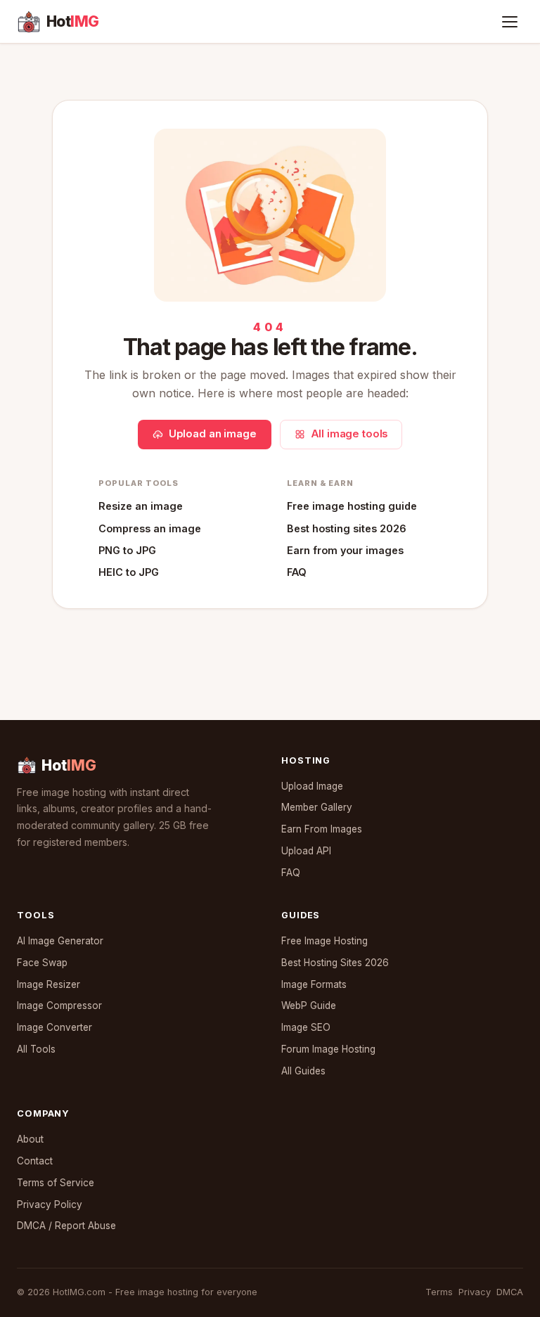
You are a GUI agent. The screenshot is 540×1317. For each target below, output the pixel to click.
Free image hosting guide (352, 506)
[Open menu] (509, 21)
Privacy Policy (49, 1204)
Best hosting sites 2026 (346, 528)
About (30, 1139)
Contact (35, 1161)
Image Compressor (59, 1005)
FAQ (297, 572)
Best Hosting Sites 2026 (335, 962)
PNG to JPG (127, 550)
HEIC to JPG (128, 572)
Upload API (306, 850)
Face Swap (42, 962)
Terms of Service (55, 1182)
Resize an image (140, 506)
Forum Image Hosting (328, 1049)
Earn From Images (321, 829)
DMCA (509, 1292)
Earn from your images (345, 550)
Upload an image (213, 434)
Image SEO (305, 1027)
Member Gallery (316, 807)
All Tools (36, 1049)
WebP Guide (308, 1005)
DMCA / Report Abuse (66, 1225)
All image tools (349, 434)
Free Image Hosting (324, 940)
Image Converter (54, 1027)
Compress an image (149, 528)
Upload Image (312, 786)
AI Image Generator (60, 940)
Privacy (474, 1292)
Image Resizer (48, 984)
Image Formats (314, 984)
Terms (439, 1292)
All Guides (303, 1071)
